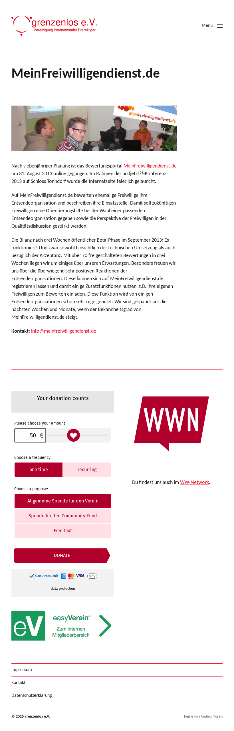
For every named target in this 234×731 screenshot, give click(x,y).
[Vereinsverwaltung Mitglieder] (62, 626)
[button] (212, 26)
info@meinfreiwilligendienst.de (63, 331)
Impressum (21, 670)
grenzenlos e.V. (37, 716)
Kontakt (18, 682)
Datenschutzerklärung (31, 695)
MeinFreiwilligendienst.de (150, 166)
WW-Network (194, 482)
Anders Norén (212, 716)
